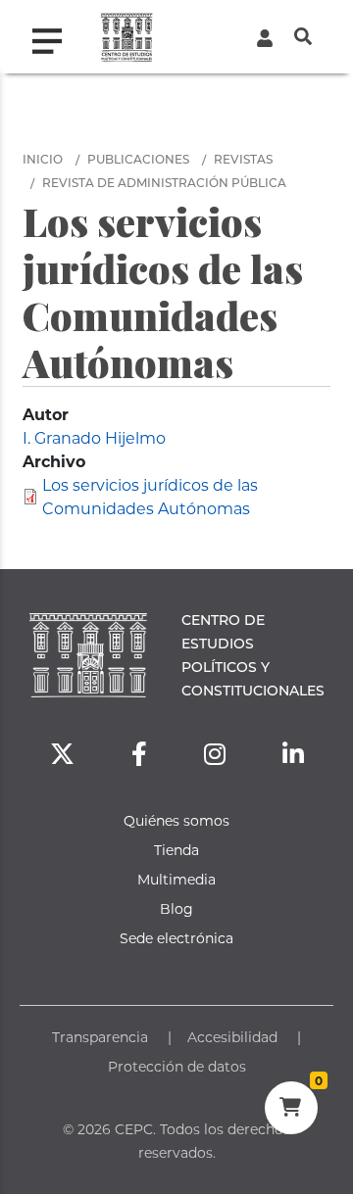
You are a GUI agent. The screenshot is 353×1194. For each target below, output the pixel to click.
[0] (291, 1109)
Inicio (43, 159)
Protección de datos (177, 1066)
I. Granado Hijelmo (94, 437)
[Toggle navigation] (54, 36)
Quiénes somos (176, 820)
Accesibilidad (232, 1036)
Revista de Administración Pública (164, 182)
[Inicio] (127, 37)
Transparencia (100, 1036)
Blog (176, 908)
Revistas (243, 159)
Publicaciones (138, 159)
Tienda (176, 849)
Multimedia (176, 879)
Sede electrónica (176, 938)
